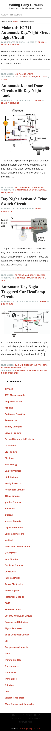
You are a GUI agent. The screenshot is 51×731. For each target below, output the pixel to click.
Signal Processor (13, 628)
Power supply (12, 590)
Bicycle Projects (13, 433)
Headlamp (42, 370)
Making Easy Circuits (25, 5)
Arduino (9, 408)
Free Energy (11, 464)
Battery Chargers (13, 427)
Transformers (11, 666)
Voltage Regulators (14, 698)
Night (45, 77)
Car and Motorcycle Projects (31, 365)
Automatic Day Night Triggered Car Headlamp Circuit (23, 291)
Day (33, 77)
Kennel (42, 190)
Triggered (13, 373)
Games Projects (13, 471)
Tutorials (9, 685)
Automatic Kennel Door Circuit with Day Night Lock (22, 90)
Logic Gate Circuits (14, 534)
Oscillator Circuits (14, 565)
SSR (7, 641)
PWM (7, 603)
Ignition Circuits (13, 502)
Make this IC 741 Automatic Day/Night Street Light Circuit (25, 32)
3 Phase (9, 389)
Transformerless (13, 660)
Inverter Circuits (13, 521)
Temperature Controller (17, 647)
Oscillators (10, 572)
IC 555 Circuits (12, 496)
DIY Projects (11, 452)
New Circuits (11, 559)
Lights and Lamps (24, 74)
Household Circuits (15, 490)
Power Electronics (14, 584)
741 (16, 77)
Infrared (9, 515)
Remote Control (13, 609)
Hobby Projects (36, 275)
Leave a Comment (10, 45)
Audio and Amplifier (15, 414)
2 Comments (7, 304)
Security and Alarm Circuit (18, 616)
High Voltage (11, 477)
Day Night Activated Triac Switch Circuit (24, 201)
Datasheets (10, 445)
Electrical (9, 458)
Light (39, 77)
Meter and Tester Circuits (17, 546)
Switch (41, 278)
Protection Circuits (14, 597)
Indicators (10, 508)
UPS (7, 691)
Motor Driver (11, 553)
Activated (20, 278)
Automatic (25, 77)
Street (4, 79)
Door (34, 190)
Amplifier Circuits (13, 401)
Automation (21, 187)
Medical (9, 540)
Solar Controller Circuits (17, 635)
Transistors (10, 672)
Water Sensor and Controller (19, 704)
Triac (4, 280)
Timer (7, 653)
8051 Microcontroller (15, 395)
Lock (3, 193)
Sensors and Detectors (14, 368)
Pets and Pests (36, 187)
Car (29, 370)
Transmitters (11, 679)
